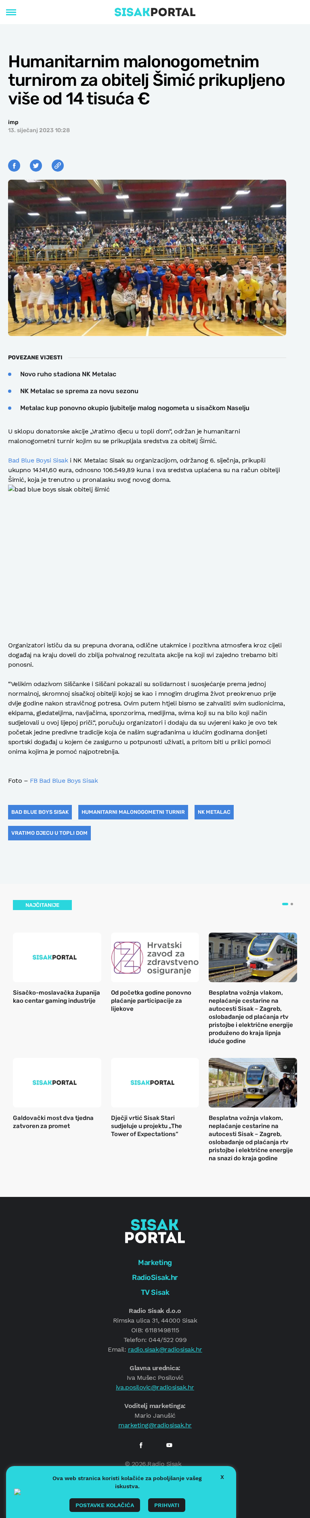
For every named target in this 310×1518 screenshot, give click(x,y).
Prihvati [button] (166, 1505)
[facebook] (141, 1445)
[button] (285, 904)
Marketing (155, 1262)
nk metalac (214, 812)
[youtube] (169, 1445)
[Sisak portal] (155, 12)
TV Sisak (155, 1292)
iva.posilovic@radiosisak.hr (155, 1387)
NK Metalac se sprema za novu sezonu (79, 391)
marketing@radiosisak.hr (155, 1425)
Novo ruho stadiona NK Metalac (68, 374)
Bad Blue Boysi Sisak (38, 460)
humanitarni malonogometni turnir (133, 812)
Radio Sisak (164, 1464)
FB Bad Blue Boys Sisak (65, 780)
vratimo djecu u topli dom (49, 833)
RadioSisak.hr (155, 1277)
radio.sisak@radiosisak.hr (165, 1349)
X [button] (222, 1477)
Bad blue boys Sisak (40, 812)
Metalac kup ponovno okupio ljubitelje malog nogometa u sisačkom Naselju (134, 408)
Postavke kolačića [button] (104, 1505)
